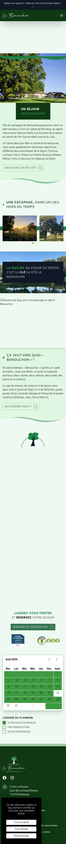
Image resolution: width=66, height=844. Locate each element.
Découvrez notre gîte (21, 167)
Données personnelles (46, 825)
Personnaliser (21, 835)
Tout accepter (21, 822)
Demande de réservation (30, 626)
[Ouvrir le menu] (61, 15)
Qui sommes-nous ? (18, 406)
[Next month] (56, 659)
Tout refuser (21, 829)
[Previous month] (49, 659)
